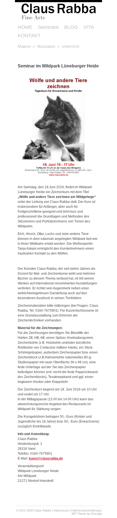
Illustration (46, 46)
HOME (25, 27)
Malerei (24, 46)
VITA (88, 27)
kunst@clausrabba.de (46, 458)
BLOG (71, 27)
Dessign (96, 513)
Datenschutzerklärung (85, 510)
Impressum (61, 510)
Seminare (48, 27)
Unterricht (70, 46)
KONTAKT (29, 35)
